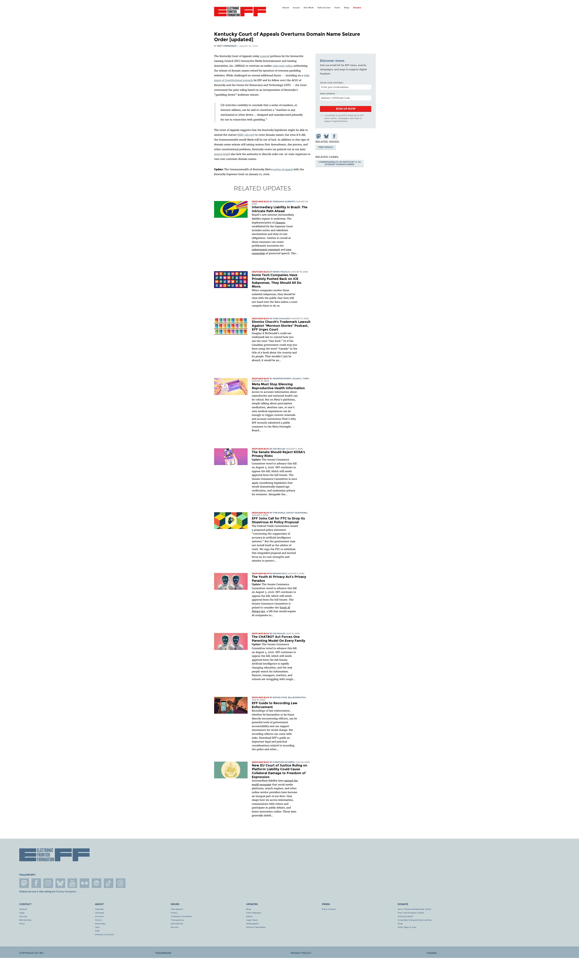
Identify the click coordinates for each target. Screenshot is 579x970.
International (177, 923)
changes (280, 222)
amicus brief (221, 154)
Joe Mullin (279, 449)
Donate (357, 7)
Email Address (327, 93)
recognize (265, 784)
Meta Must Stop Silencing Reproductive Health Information (278, 386)
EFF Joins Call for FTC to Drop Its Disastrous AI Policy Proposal (278, 520)
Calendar (99, 909)
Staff (97, 931)
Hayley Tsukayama (296, 513)
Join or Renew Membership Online (414, 909)
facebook (36, 883)
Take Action (324, 7)
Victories (99, 916)
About (285, 7)
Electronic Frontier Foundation (240, 13)
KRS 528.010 (245, 134)
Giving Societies (405, 916)
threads (120, 883)
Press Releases (253, 912)
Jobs (97, 927)
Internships (100, 923)
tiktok (108, 883)
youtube (72, 883)
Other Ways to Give (407, 927)
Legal (21, 912)
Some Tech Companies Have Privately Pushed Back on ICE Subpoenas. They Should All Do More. (276, 280)
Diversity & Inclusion (104, 934)
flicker (84, 883)
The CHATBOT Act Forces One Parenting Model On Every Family (278, 638)
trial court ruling (283, 65)
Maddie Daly (280, 573)
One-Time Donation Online (411, 912)
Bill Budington (296, 697)
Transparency (177, 920)
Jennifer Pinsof (282, 378)
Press (22, 923)
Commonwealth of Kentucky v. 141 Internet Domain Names (339, 163)
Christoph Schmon (283, 762)
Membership (25, 920)
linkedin (96, 883)
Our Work (309, 7)
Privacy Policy (301, 953)
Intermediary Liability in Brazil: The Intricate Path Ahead (279, 209)
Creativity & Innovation (181, 916)
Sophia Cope (280, 697)
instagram (48, 883)
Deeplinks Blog (260, 201)
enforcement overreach (266, 249)
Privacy (174, 912)
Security (23, 916)
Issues (296, 7)
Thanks (431, 953)
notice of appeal (283, 169)
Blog (248, 909)
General (23, 909)
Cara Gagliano (281, 318)
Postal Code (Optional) (331, 83)
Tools (337, 7)
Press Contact (329, 909)
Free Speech (325, 147)
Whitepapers (252, 923)
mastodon (24, 883)
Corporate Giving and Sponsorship (415, 920)
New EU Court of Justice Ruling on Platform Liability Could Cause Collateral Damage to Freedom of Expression (279, 771)
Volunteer (99, 912)
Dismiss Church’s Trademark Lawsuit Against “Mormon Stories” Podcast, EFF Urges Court (281, 325)
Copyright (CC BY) (31, 953)
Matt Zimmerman (227, 46)
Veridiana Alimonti (284, 201)
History (98, 920)
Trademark (163, 953)
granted (264, 56)
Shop (346, 7)
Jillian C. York (300, 378)
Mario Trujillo (281, 272)
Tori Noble (279, 513)
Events (249, 916)
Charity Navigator (65, 891)
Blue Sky (60, 883)
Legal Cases (252, 920)
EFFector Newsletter (256, 927)
